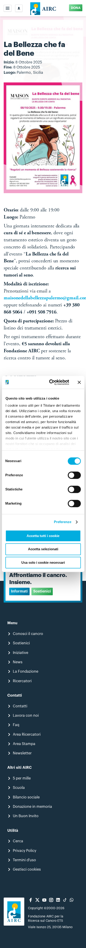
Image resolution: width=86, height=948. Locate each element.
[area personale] (18, 8)
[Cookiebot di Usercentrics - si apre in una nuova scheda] (51, 382)
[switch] (74, 475)
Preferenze (63, 522)
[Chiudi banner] (79, 382)
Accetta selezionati (43, 549)
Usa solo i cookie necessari (43, 562)
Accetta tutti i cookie (43, 536)
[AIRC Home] (43, 8)
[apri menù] (7, 8)
